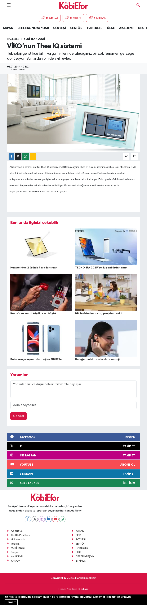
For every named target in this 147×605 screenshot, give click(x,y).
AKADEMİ (126, 28)
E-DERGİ (52, 18)
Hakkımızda (18, 539)
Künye (15, 552)
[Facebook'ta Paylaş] (11, 156)
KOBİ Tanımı (18, 547)
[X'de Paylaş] (18, 156)
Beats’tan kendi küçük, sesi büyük (33, 313)
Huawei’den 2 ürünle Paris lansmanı (34, 267)
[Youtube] (55, 519)
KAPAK (8, 28)
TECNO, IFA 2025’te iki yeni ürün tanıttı (101, 267)
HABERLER (95, 28)
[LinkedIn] (48, 519)
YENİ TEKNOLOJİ (34, 39)
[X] (35, 519)
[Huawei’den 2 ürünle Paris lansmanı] (41, 246)
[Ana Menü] (9, 5)
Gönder (18, 416)
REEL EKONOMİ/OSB (33, 28)
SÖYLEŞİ (59, 28)
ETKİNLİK (81, 560)
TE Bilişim (82, 589)
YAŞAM (15, 560)
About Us (17, 530)
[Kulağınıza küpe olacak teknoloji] (106, 338)
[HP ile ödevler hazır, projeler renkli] (106, 292)
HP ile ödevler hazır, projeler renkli (98, 313)
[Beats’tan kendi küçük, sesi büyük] (41, 292)
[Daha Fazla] (33, 156)
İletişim (15, 543)
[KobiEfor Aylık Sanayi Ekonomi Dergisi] (73, 5)
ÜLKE (111, 28)
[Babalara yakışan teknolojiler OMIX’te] (41, 338)
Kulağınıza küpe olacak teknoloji (97, 359)
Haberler (13, 39)
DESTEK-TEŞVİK (85, 556)
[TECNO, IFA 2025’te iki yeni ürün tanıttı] (106, 246)
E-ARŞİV (75, 18)
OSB (78, 535)
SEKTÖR (76, 28)
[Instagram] (41, 519)
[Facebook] (28, 519)
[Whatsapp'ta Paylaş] (25, 156)
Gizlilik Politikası (20, 535)
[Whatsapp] (62, 519)
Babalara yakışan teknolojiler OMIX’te (36, 359)
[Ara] (138, 5)
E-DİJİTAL (99, 18)
